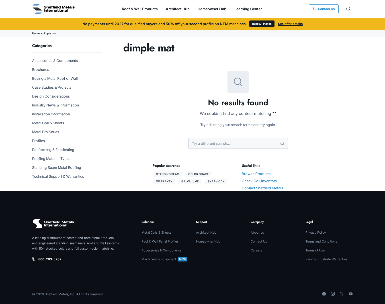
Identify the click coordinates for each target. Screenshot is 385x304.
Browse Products (256, 173)
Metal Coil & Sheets (48, 123)
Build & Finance (262, 23)
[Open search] (348, 8)
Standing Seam (168, 174)
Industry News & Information (55, 105)
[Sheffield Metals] (53, 224)
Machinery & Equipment (163, 259)
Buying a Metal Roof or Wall (55, 78)
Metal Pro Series (45, 132)
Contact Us (259, 241)
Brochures (40, 69)
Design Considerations (51, 96)
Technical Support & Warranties (58, 176)
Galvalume (190, 181)
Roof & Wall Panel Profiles (159, 241)
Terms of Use (315, 250)
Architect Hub (178, 9)
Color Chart (198, 174)
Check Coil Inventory (259, 181)
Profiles (38, 141)
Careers (256, 250)
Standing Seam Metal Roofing (56, 167)
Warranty (164, 181)
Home (36, 33)
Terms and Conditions (321, 241)
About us (257, 232)
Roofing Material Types (51, 158)
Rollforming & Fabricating (53, 149)
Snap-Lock (216, 181)
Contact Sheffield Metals (262, 188)
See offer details (290, 24)
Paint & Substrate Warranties (326, 259)
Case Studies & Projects (51, 87)
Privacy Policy (315, 232)
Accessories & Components (55, 60)
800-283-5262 (49, 259)
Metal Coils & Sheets (156, 232)
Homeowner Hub (212, 9)
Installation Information (51, 114)
